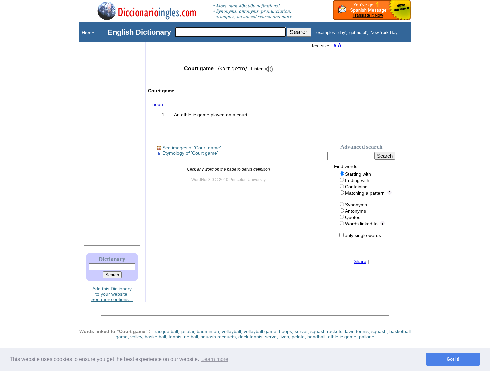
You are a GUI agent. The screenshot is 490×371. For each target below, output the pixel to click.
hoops (285, 331)
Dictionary (112, 259)
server (301, 331)
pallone (366, 336)
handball (316, 336)
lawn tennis (357, 331)
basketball (155, 336)
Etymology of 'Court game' (190, 153)
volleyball (231, 331)
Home (88, 32)
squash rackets (326, 331)
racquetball (166, 331)
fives (284, 336)
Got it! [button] (453, 359)
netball (191, 336)
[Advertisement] (105, 142)
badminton (208, 331)
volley (136, 336)
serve (271, 336)
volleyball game (260, 331)
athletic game (342, 336)
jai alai (187, 331)
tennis (175, 336)
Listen (257, 68)
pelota (298, 336)
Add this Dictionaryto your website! (112, 291)
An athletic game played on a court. (211, 114)
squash (379, 331)
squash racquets (218, 336)
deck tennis (250, 336)
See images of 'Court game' (191, 147)
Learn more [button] (214, 359)
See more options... (112, 299)
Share (360, 261)
